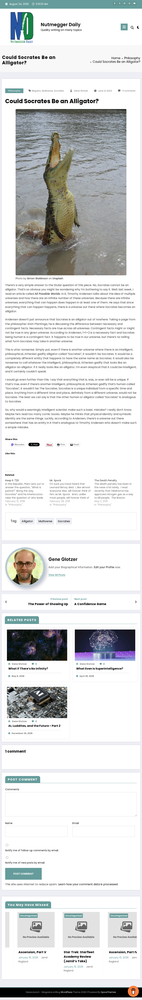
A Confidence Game (90, 604)
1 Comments (128, 90)
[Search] (132, 27)
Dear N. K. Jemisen (112, 952)
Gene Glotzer (81, 90)
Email (75, 823)
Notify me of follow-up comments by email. (32, 850)
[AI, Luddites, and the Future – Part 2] (37, 702)
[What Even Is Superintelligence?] (105, 645)
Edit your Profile (104, 567)
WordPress (66, 992)
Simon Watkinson (37, 278)
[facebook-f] (115, 3)
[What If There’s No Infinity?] (37, 645)
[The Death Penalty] (116, 492)
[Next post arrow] (136, 602)
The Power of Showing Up (48, 604)
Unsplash (57, 278)
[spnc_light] (138, 27)
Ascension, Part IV (67, 952)
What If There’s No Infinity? (28, 669)
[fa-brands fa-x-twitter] (119, 3)
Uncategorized (17, 915)
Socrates (59, 90)
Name (8, 823)
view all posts (56, 575)
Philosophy (14, 90)
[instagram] (129, 3)
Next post (80, 599)
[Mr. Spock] (72, 492)
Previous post (59, 599)
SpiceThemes (108, 992)
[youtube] (134, 3)
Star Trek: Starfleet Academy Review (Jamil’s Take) (23, 956)
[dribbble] (124, 3)
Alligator (36, 90)
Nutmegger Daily (61, 24)
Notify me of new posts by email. (25, 862)
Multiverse (47, 90)
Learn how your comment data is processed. (88, 884)
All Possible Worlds (47, 294)
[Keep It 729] (27, 492)
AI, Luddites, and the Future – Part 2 (34, 726)
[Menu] (124, 27)
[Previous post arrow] (6, 602)
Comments (12, 789)
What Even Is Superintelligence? (99, 669)
